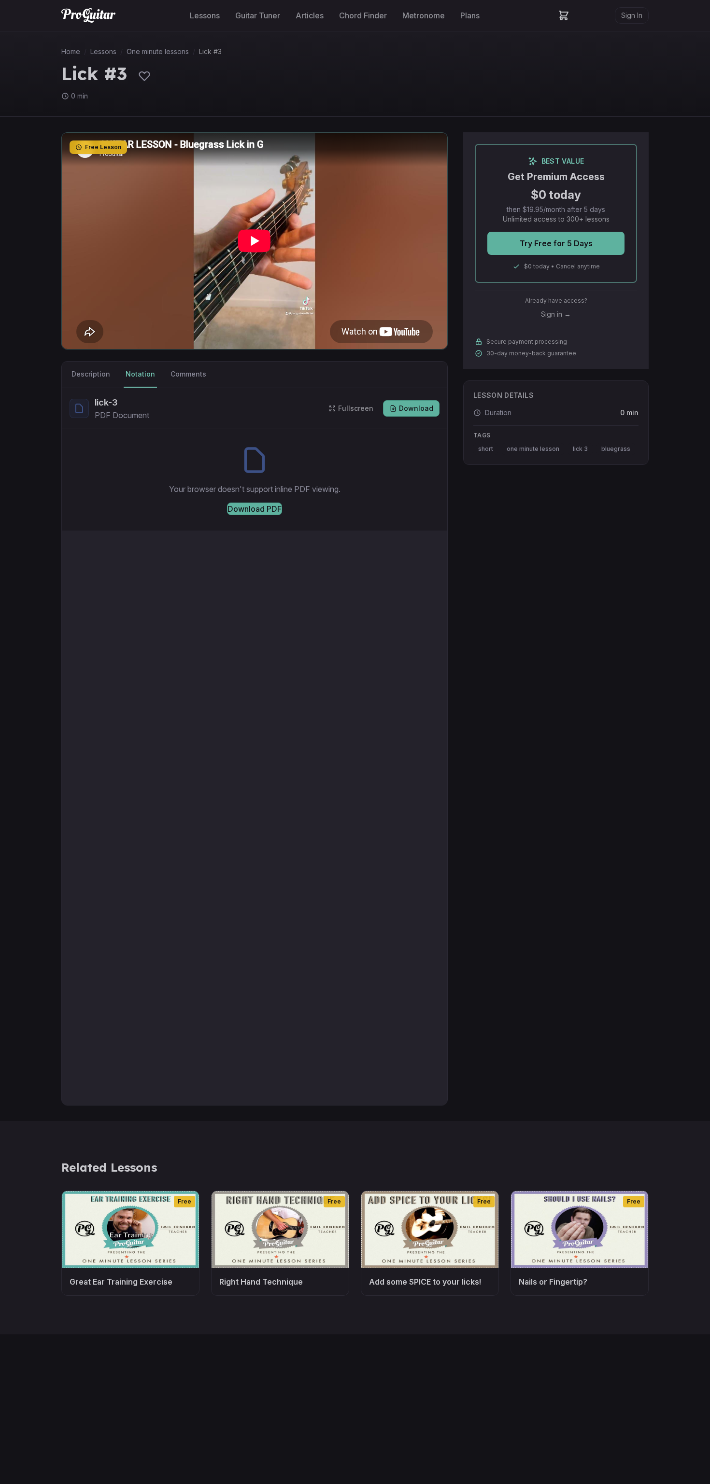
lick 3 (580, 448)
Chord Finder (363, 15)
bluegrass (615, 448)
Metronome (423, 15)
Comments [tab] (188, 374)
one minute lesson (533, 448)
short (485, 448)
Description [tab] (90, 374)
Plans (470, 15)
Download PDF (254, 509)
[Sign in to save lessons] (144, 75)
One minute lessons (158, 51)
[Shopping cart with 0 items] (563, 15)
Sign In (631, 15)
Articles (310, 15)
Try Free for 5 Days (556, 243)
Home (70, 51)
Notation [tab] (140, 374)
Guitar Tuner (257, 15)
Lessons (205, 15)
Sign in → (556, 314)
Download (416, 408)
